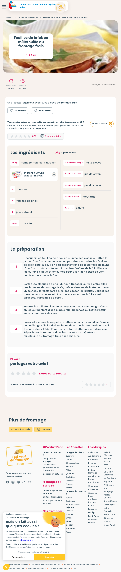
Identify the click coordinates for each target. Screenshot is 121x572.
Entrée (69, 518)
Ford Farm (93, 516)
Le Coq (107, 468)
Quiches (70, 473)
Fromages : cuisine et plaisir (52, 501)
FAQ (75, 568)
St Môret (108, 518)
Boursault (93, 459)
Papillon (108, 481)
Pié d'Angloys (108, 490)
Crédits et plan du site (59, 568)
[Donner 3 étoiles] (23, 373)
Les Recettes (74, 447)
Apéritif (69, 497)
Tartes (69, 487)
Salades (69, 480)
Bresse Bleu (94, 466)
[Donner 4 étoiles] (28, 373)
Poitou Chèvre (107, 496)
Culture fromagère (52, 497)
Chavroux (93, 489)
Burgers (70, 456)
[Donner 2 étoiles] (18, 373)
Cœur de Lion (92, 494)
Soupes (69, 484)
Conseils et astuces (53, 474)
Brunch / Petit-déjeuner (73, 506)
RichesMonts (110, 501)
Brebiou (92, 463)
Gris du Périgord (108, 453)
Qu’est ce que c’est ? (52, 453)
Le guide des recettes (28, 17)
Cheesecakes (72, 463)
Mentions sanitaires (37, 568)
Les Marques (97, 447)
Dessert (69, 510)
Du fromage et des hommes (52, 492)
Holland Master (107, 460)
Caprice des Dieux (94, 477)
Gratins (69, 466)
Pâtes (68, 470)
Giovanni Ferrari (92, 521)
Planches (70, 528)
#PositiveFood (53, 447)
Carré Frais (93, 482)
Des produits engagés (49, 460)
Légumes (46, 429)
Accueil (9, 17)
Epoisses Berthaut (92, 500)
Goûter (69, 525)
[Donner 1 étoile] (12, 373)
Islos (106, 464)
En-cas (69, 514)
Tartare (107, 521)
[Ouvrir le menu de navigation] (4, 6)
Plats (68, 532)
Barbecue (70, 501)
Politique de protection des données (81, 564)
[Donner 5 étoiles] (34, 373)
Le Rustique (110, 478)
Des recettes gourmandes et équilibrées (51, 467)
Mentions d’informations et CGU (46, 564)
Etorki (91, 505)
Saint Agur (109, 504)
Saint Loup (109, 514)
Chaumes (93, 486)
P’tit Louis (109, 485)
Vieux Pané (109, 525)
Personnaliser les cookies (16, 564)
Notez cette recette (53, 373)
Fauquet (92, 509)
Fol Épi (91, 512)
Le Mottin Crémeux (108, 473)
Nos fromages (53, 511)
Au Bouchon (94, 456)
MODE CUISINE (100, 123)
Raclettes (70, 477)
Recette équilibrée (20, 429)
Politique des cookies (14, 568)
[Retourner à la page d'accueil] (60, 7)
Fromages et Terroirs (52, 483)
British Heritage (92, 471)
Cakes (69, 459)
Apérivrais (93, 452)
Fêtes (68, 521)
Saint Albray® (108, 509)
